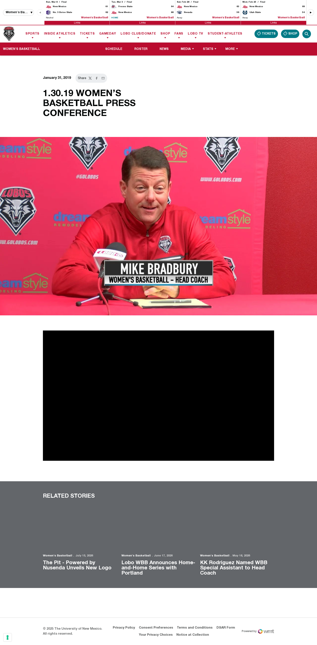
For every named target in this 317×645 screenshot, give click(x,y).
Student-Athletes (225, 33)
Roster (141, 49)
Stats (208, 49)
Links (77, 22)
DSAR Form (226, 640)
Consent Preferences (156, 640)
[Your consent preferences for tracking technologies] (7, 637)
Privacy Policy (124, 640)
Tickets (87, 33)
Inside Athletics (59, 33)
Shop (165, 33)
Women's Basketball (57, 555)
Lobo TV (195, 33)
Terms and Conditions (195, 640)
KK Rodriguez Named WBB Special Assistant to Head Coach (233, 568)
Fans (178, 33)
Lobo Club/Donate (138, 33)
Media (186, 49)
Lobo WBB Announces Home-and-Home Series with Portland (158, 568)
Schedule (113, 49)
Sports (32, 33)
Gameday (107, 33)
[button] (311, 12)
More (230, 49)
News (164, 49)
